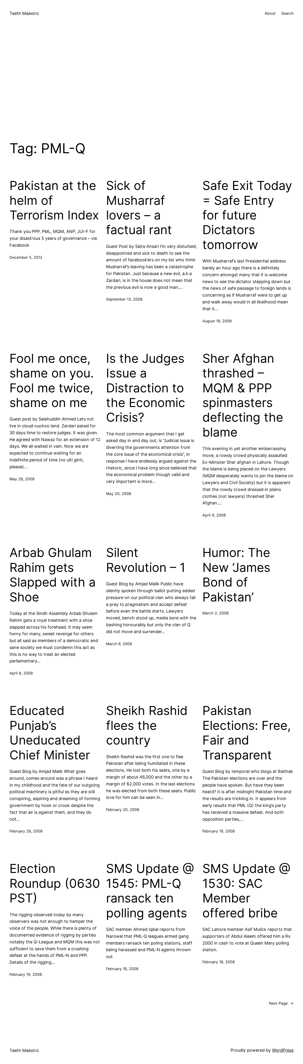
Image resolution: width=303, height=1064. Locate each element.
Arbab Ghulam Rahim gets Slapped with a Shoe (52, 574)
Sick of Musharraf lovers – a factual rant (139, 207)
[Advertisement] (151, 77)
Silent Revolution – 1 (145, 560)
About (270, 13)
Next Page (281, 1003)
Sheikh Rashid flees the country (146, 725)
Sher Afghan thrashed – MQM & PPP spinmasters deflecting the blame (242, 395)
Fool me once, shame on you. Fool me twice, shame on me (51, 380)
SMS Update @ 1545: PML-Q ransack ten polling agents (150, 890)
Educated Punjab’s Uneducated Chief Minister (49, 732)
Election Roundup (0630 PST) (54, 883)
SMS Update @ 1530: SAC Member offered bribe (246, 890)
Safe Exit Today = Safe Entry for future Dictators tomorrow (247, 215)
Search (287, 13)
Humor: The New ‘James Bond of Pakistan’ (236, 574)
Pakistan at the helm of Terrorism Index (54, 200)
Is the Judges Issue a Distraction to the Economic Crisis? (145, 388)
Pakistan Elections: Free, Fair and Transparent (246, 732)
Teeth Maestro (24, 13)
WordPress (283, 1050)
